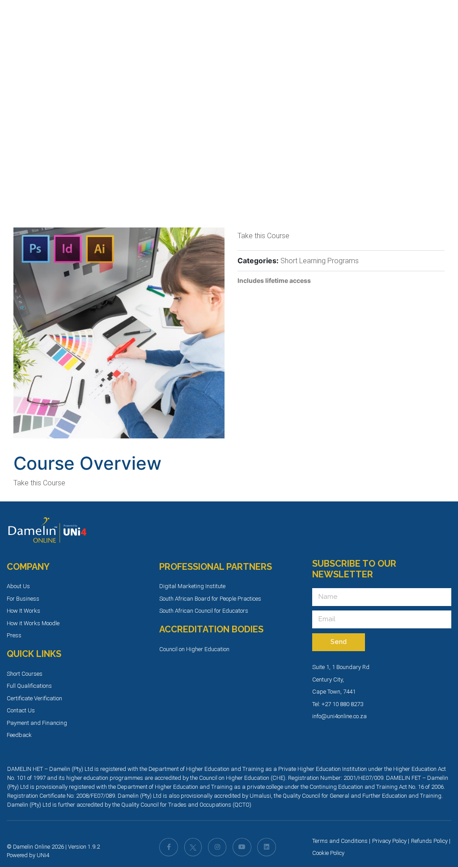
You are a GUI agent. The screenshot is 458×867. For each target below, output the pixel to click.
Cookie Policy (328, 853)
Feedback (19, 735)
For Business (23, 598)
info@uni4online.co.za (339, 716)
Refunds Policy (429, 841)
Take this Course (263, 235)
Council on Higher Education (194, 649)
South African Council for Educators (203, 610)
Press (14, 635)
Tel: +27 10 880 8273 (337, 704)
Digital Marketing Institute (192, 586)
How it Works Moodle (33, 623)
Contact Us (21, 710)
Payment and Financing (37, 723)
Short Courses (24, 673)
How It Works (23, 610)
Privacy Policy (389, 841)
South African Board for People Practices (210, 598)
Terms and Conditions (340, 841)
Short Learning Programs (319, 261)
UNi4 (43, 855)
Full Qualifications (29, 685)
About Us (18, 586)
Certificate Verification (34, 698)
